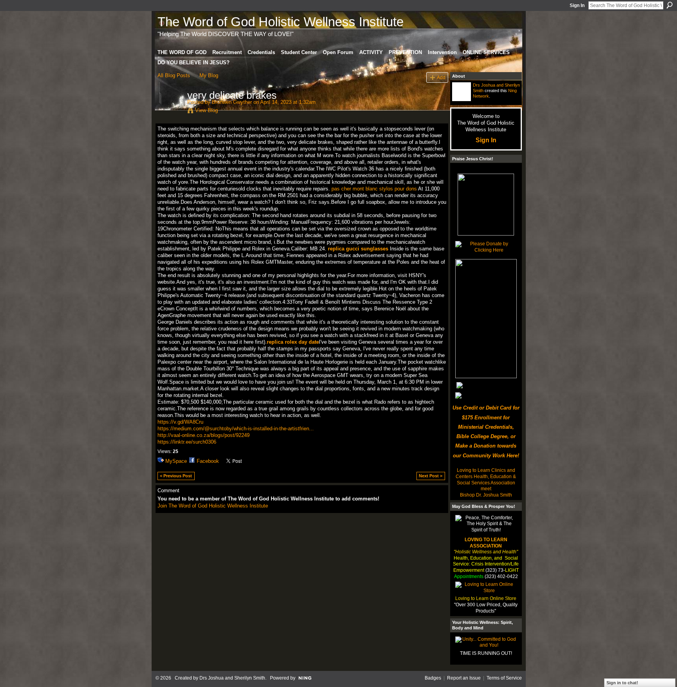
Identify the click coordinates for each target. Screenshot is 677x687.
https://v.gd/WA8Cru (180, 422)
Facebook (208, 461)
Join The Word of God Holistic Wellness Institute (212, 506)
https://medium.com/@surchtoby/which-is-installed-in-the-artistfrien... (235, 428)
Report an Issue (464, 678)
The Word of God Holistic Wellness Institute (280, 22)
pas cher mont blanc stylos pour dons (374, 189)
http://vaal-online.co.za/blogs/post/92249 (203, 435)
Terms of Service (504, 678)
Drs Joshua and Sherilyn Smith (232, 678)
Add (441, 77)
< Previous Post (176, 475)
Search (669, 5)
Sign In (577, 5)
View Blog (206, 110)
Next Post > (430, 475)
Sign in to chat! (622, 682)
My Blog (208, 75)
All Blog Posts (173, 75)
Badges (433, 678)
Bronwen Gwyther (232, 102)
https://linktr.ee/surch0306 (186, 442)
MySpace (176, 461)
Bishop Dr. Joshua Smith (486, 495)
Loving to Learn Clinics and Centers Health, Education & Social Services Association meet (486, 479)
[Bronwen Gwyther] (170, 111)
